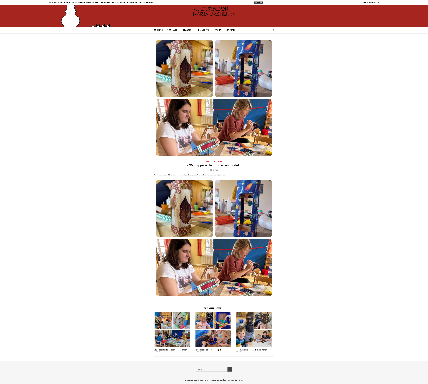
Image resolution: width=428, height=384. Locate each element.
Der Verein (231, 30)
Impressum (230, 380)
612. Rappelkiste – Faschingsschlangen (170, 350)
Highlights (203, 30)
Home (160, 30)
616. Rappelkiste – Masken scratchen (251, 350)
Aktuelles (172, 30)
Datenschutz (239, 380)
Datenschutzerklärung (371, 2)
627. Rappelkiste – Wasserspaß (208, 350)
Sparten (187, 30)
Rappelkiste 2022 (214, 161)
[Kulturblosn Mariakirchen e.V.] (214, 11)
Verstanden (258, 2)
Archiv (218, 30)
